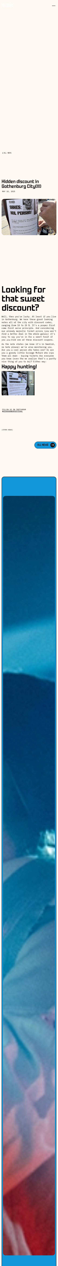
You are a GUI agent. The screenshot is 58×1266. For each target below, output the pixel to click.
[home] (8, 5)
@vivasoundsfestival (12, 411)
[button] (54, 4)
